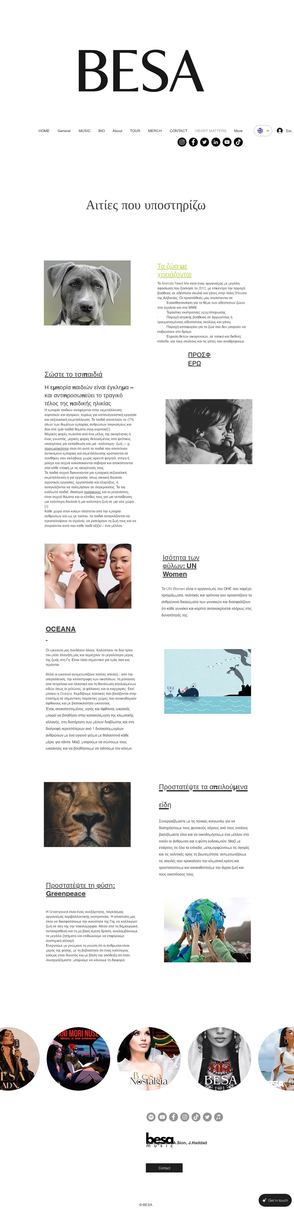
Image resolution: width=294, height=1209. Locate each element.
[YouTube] (227, 142)
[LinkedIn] (215, 142)
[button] (78, 1059)
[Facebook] (193, 142)
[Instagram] (182, 142)
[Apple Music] (218, 1117)
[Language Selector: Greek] (263, 130)
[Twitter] (204, 142)
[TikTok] (238, 142)
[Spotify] (151, 1117)
